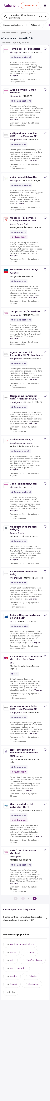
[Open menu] (45, 5)
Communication (18, 968)
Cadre (13, 952)
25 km (41, 16)
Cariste (31, 952)
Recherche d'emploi (9, 33)
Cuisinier (33, 976)
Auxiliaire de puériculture (22, 944)
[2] (35, 898)
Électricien (33, 984)
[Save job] (45, 49)
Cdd (12, 960)
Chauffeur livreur (34, 960)
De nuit (13, 984)
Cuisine (13, 976)
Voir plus (14, 76)
